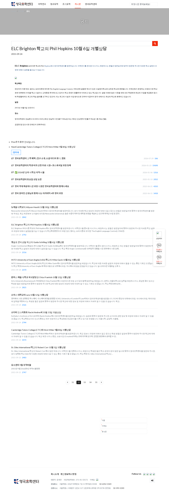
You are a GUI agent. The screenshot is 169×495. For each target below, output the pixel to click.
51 (73, 382)
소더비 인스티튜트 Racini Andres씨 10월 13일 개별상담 (36, 312)
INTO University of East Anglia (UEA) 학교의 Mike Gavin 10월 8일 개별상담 (45, 259)
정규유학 (54, 4)
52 (79, 382)
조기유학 (66, 4)
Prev (13, 142)
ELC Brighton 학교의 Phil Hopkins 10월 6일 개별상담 (35, 224)
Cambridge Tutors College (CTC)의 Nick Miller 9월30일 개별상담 (45, 147)
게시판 (78, 4)
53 (85, 382)
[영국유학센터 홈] (22, 4)
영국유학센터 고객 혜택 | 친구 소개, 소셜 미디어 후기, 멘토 (40, 158)
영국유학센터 (91, 4)
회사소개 (55, 474)
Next (13, 147)
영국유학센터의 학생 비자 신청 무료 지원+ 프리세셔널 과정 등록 (43, 165)
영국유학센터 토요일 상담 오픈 (28, 179)
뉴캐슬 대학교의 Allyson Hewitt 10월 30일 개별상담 (34, 207)
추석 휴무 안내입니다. (25, 142)
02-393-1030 (118, 488)
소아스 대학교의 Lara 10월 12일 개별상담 (29, 295)
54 (90, 382)
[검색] (155, 4)
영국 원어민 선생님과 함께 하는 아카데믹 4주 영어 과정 (39, 193)
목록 (17, 152)
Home (13, 11)
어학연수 (42, 4)
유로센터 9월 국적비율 (21, 365)
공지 (28, 11)
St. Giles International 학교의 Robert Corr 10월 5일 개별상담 (38, 347)
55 (96, 382)
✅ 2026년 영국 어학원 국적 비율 (29, 172)
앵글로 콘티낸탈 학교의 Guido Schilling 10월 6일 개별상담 (37, 242)
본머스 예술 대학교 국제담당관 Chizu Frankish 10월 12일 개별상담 (41, 277)
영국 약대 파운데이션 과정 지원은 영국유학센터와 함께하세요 (42, 186)
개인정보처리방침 (68, 474)
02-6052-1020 (105, 484)
